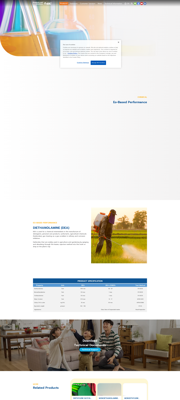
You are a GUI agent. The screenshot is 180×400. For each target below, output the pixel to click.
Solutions (74, 3)
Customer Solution (87, 3)
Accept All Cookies (98, 62)
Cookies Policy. (73, 53)
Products (64, 3)
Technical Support (90, 349)
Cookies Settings (83, 62)
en (128, 3)
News (100, 3)
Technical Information (113, 3)
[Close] (118, 42)
